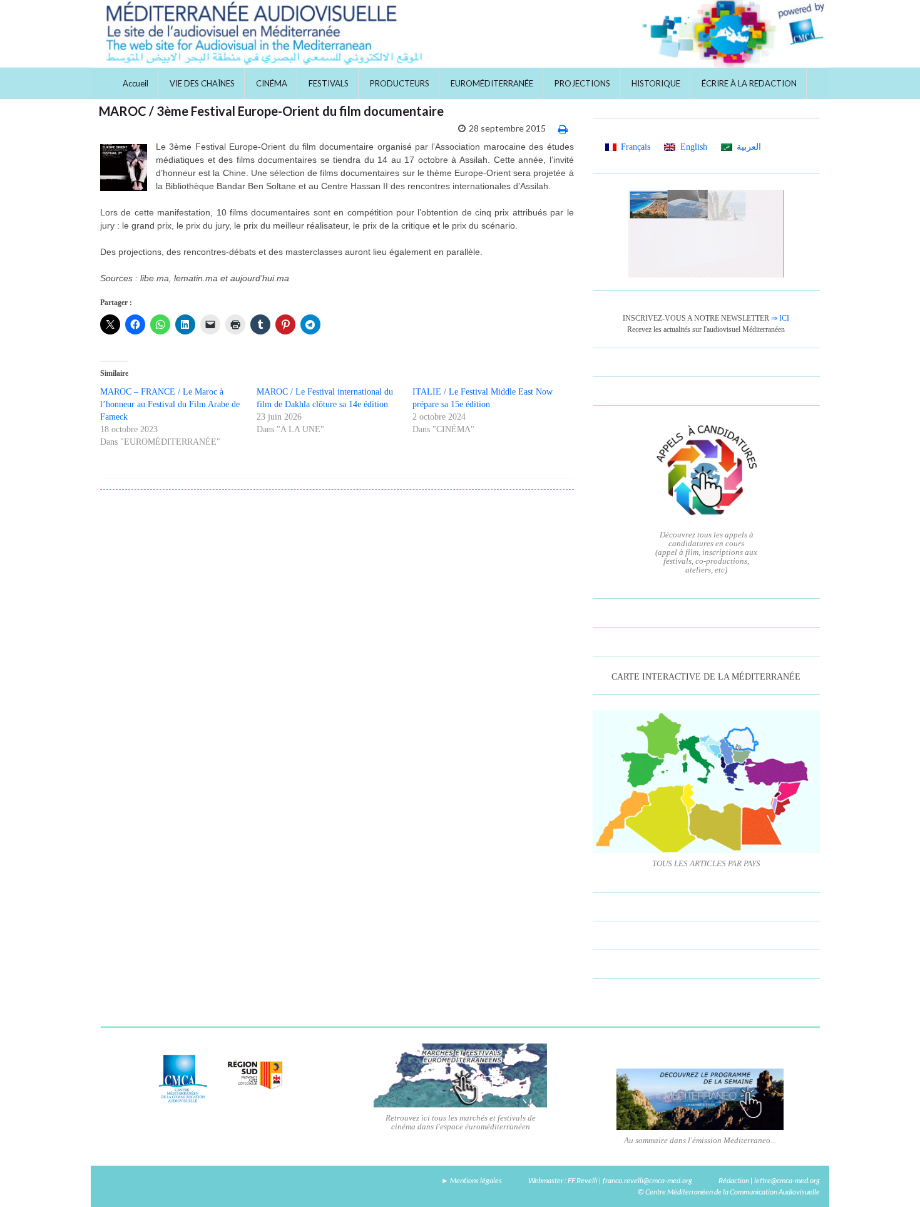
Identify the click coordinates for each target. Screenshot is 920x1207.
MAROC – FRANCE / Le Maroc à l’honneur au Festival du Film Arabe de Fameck (170, 404)
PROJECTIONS (582, 83)
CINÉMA (271, 83)
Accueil (135, 83)
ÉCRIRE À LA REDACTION (749, 83)
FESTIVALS (329, 83)
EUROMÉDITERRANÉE (492, 83)
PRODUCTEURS (399, 83)
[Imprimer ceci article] (563, 129)
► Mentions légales (471, 1180)
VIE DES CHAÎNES (202, 83)
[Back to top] (891, 1178)
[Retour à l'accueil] (460, 34)
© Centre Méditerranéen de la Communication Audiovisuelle (729, 1191)
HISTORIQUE (655, 83)
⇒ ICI (780, 318)
